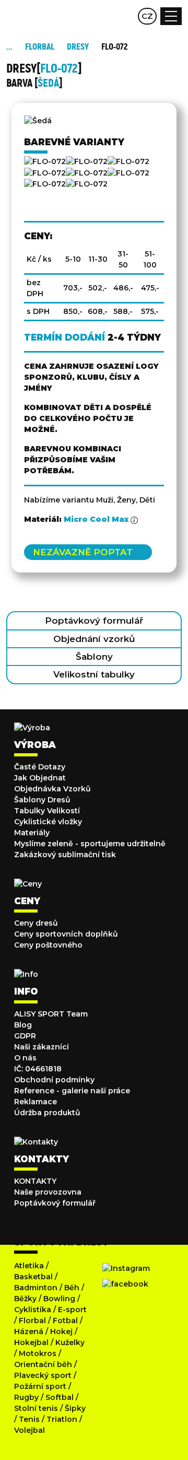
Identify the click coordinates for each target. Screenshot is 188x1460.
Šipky (75, 1408)
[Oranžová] (45, 173)
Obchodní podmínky (54, 1079)
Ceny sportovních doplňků (66, 934)
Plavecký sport (43, 1375)
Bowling (59, 1298)
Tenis (29, 1419)
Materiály (32, 832)
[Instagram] (126, 1268)
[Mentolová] (128, 161)
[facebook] (125, 1284)
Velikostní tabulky (94, 674)
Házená (28, 1331)
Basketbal (33, 1276)
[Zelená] (45, 184)
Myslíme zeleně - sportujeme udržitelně (90, 843)
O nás (25, 1057)
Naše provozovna (47, 1192)
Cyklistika (32, 1309)
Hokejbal (31, 1342)
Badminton (35, 1287)
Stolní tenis (36, 1408)
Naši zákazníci (41, 1047)
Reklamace (35, 1101)
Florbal (32, 1320)
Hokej (61, 1331)
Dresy (78, 46)
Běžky (25, 1298)
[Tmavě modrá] (128, 173)
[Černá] (45, 161)
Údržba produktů (47, 1112)
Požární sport (40, 1386)
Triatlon (61, 1419)
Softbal (59, 1397)
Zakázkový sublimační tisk (65, 854)
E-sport (72, 1309)
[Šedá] (87, 173)
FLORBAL (39, 46)
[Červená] (87, 161)
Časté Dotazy (39, 767)
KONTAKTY (35, 1181)
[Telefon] (126, 16)
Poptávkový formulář (94, 620)
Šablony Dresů (42, 799)
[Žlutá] (87, 184)
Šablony (94, 656)
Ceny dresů (36, 923)
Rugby (26, 1397)
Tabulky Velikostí (47, 810)
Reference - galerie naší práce (72, 1090)
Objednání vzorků (94, 639)
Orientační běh (43, 1364)
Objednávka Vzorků (52, 788)
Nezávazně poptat (83, 552)
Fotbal (65, 1320)
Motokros (37, 1353)
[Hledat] (105, 16)
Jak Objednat (40, 777)
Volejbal (29, 1430)
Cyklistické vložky (48, 821)
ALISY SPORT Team (51, 1014)
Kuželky (70, 1342)
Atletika (29, 1265)
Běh (71, 1287)
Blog (23, 1025)
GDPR (25, 1036)
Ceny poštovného (48, 945)
